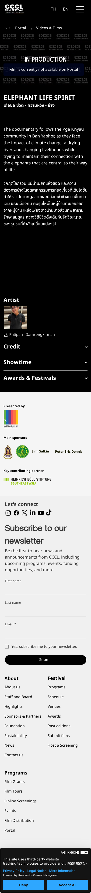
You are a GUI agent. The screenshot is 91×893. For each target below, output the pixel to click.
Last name (13, 602)
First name (13, 581)
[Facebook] (16, 512)
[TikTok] (48, 512)
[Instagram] (8, 512)
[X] (24, 512)
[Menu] (80, 9)
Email (10, 624)
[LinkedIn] (32, 512)
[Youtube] (40, 512)
